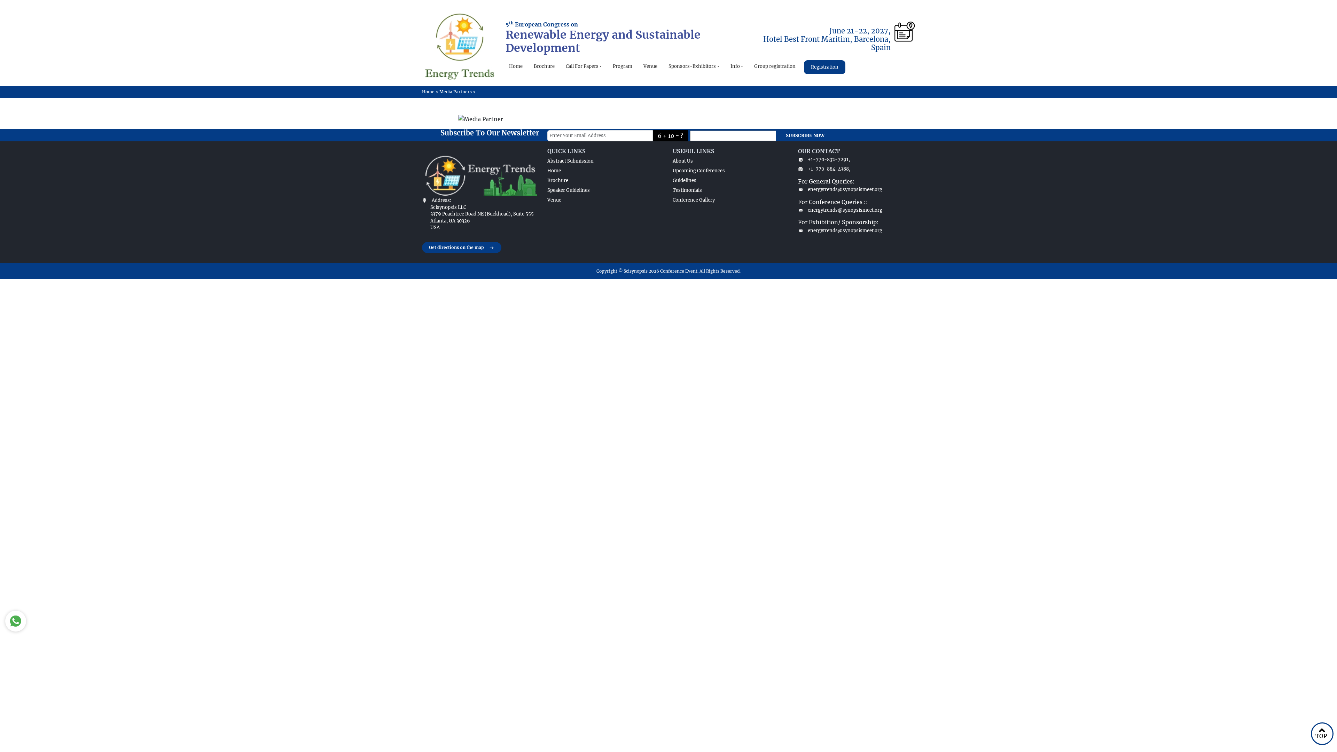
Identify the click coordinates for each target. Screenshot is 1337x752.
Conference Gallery (694, 200)
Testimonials (687, 190)
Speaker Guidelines (568, 190)
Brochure (544, 66)
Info (735, 66)
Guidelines (684, 180)
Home (516, 66)
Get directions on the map (456, 247)
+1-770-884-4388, (829, 169)
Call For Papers (582, 66)
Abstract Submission (570, 161)
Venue (650, 66)
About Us (683, 161)
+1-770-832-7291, (829, 160)
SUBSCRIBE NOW (805, 136)
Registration (824, 67)
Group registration (775, 66)
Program (622, 66)
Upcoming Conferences (699, 171)
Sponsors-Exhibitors (692, 66)
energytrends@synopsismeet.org (845, 190)
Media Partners (455, 91)
